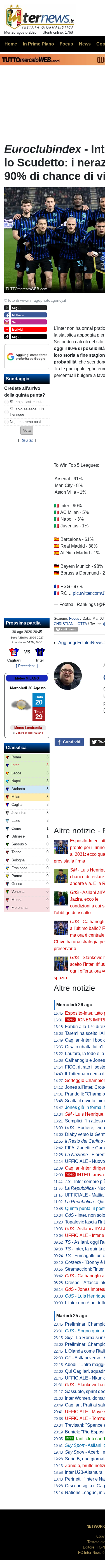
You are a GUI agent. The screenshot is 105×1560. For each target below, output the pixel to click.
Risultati (27, 440)
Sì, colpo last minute (26, 402)
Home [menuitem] (10, 44)
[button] (26, 430)
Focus (74, 618)
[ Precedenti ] (27, 666)
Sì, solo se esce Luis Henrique (27, 412)
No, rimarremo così (25, 422)
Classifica (16, 747)
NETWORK (96, 1526)
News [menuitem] (85, 44)
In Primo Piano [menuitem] (38, 44)
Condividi (71, 742)
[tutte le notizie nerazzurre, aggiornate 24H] (40, 17)
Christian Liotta (70, 624)
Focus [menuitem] (66, 44)
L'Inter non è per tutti (85, 1302)
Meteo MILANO (27, 678)
